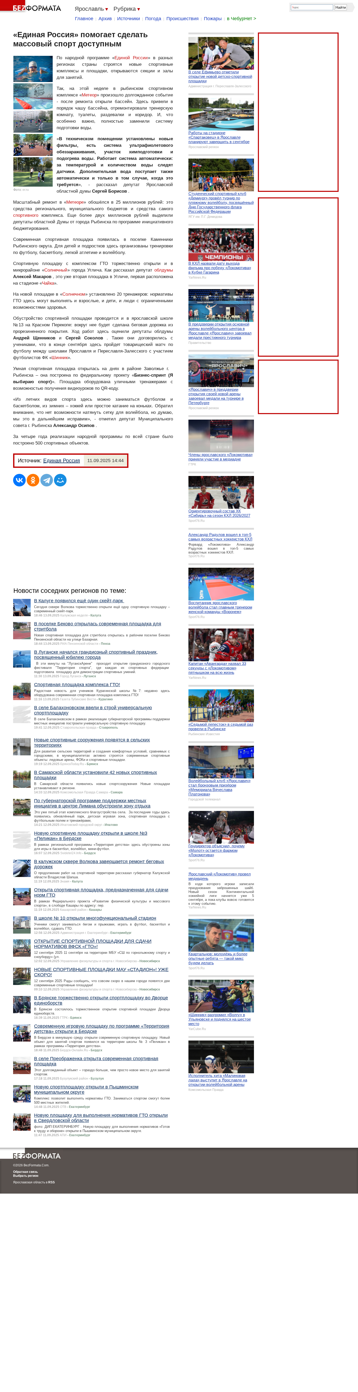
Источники (128, 18)
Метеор (89, 95)
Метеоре (75, 202)
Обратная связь (25, 1172)
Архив (105, 18)
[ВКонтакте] (19, 480)
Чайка (48, 283)
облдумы (163, 270)
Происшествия (182, 18)
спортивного (25, 215)
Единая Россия (61, 460)
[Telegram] (46, 480)
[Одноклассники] (33, 480)
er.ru (26, 190)
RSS (51, 1182)
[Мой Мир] (60, 480)
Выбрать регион (25, 1176)
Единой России (131, 57)
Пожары (213, 18)
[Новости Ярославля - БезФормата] (31, 6)
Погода (153, 18)
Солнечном (73, 294)
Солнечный (55, 270)
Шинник (60, 357)
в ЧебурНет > (241, 18)
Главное (84, 18)
